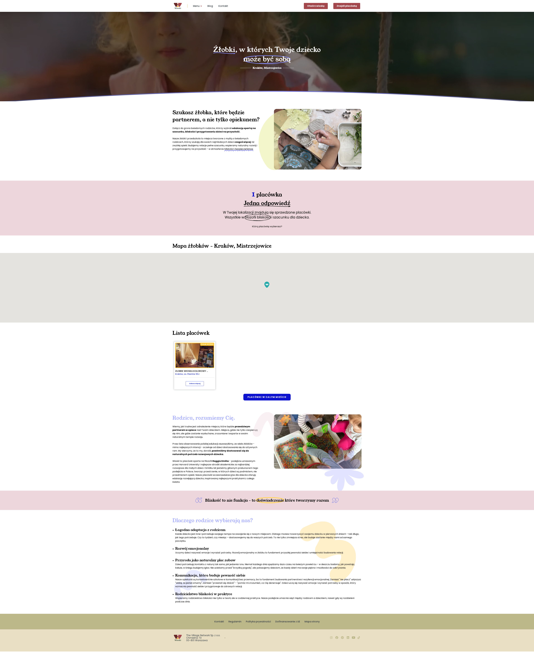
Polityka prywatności (258, 621)
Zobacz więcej (194, 384)
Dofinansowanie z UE (287, 621)
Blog (210, 6)
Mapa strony (312, 621)
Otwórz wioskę (315, 6)
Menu (196, 6)
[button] (267, 285)
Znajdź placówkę (347, 6)
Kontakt (223, 6)
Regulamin (234, 621)
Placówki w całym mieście (267, 397)
